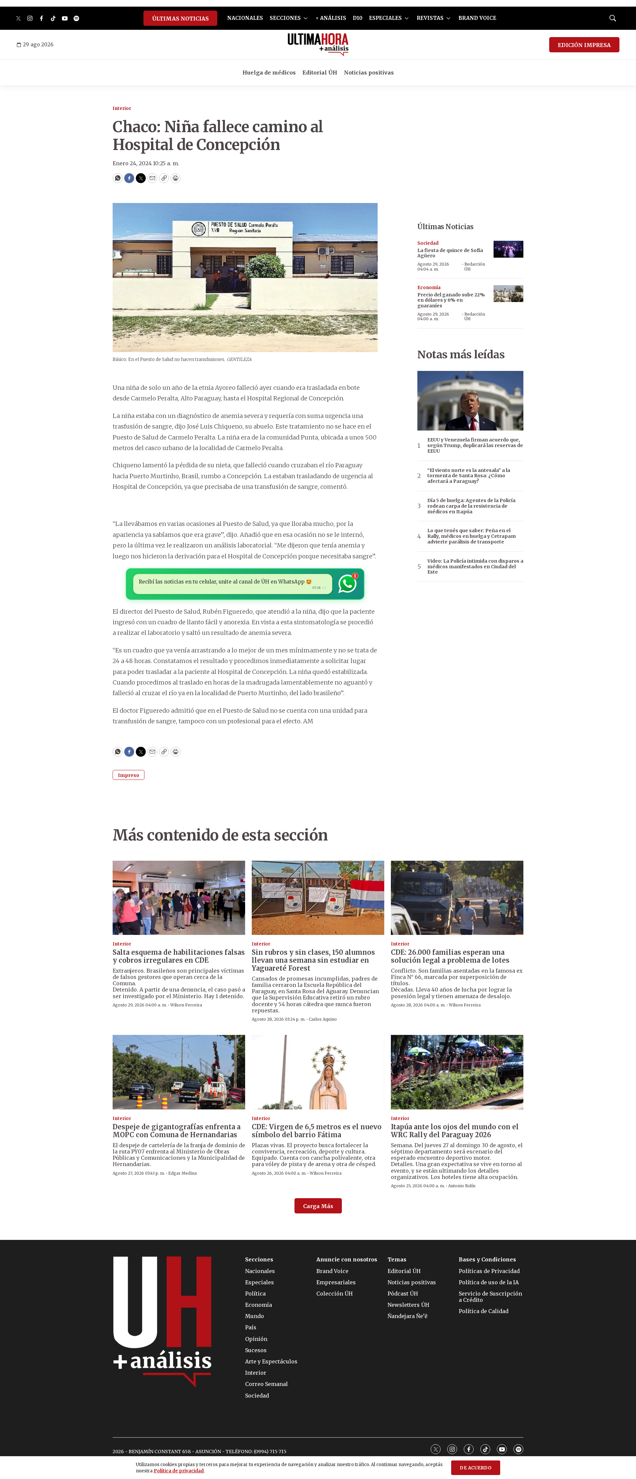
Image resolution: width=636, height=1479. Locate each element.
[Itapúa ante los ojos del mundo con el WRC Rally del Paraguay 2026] (457, 1072)
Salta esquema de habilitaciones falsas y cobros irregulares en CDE (179, 956)
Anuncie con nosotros (346, 1259)
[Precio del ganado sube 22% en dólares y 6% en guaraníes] (508, 293)
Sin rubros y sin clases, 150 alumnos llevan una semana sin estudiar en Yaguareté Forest (313, 960)
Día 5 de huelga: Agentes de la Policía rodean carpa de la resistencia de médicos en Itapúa (471, 506)
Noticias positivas (369, 72)
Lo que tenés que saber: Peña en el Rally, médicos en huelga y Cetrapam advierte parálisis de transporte (471, 536)
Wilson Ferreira (186, 1004)
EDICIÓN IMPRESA (584, 45)
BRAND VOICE (477, 18)
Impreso (128, 775)
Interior (122, 108)
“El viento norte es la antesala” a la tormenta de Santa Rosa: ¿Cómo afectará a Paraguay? (468, 476)
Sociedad (428, 243)
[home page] (318, 44)
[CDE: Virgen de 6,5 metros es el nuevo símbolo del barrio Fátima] (318, 1072)
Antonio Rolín (461, 1185)
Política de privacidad (179, 1471)
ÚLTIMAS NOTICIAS (180, 18)
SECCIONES (285, 18)
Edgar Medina (182, 1173)
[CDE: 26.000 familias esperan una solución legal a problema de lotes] (457, 898)
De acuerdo (476, 1468)
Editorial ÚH (319, 72)
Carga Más (318, 1206)
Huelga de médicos (269, 72)
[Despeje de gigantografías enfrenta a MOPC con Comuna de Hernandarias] (179, 1072)
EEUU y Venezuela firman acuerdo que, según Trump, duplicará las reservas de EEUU (475, 445)
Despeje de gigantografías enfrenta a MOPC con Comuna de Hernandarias (176, 1131)
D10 (357, 18)
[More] (305, 18)
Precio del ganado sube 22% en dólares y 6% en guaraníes (451, 300)
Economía (429, 287)
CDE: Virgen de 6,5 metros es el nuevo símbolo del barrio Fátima (317, 1131)
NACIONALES (245, 18)
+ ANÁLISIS (331, 18)
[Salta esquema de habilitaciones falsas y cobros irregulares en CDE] (179, 898)
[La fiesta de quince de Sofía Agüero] (508, 249)
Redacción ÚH (474, 266)
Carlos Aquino (323, 1019)
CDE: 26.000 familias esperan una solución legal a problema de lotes (450, 956)
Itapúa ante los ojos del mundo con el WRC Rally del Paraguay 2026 (455, 1131)
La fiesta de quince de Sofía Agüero (450, 253)
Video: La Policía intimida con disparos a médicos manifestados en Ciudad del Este (475, 566)
